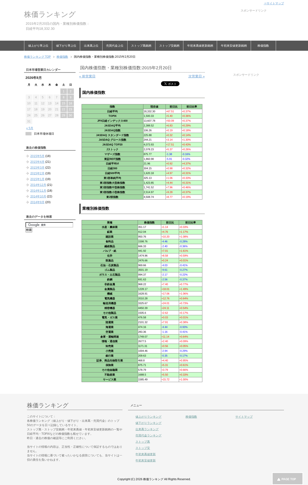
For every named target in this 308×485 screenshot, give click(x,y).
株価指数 (263, 45)
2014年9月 (37, 202)
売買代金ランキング (148, 435)
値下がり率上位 (66, 45)
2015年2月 (37, 173)
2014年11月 (38, 190)
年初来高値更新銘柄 (200, 45)
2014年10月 (38, 196)
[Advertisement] (179, 23)
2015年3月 (37, 167)
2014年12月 (38, 185)
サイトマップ (244, 416)
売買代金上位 (114, 45)
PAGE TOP (289, 479)
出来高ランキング (147, 429)
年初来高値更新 (145, 454)
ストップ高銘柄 (141, 45)
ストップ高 (142, 441)
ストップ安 (142, 448)
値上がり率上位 (38, 45)
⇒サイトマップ (274, 3)
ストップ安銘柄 (169, 45)
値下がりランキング (148, 423)
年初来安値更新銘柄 (234, 45)
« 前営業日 (87, 76)
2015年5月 (37, 156)
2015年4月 (37, 162)
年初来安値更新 (145, 460)
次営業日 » (196, 76)
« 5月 (29, 128)
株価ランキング (50, 14)
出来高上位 (91, 45)
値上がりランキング (148, 416)
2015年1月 (37, 179)
